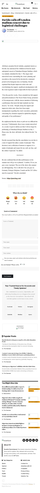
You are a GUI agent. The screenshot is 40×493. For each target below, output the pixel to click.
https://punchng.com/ (14, 178)
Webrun (30, 484)
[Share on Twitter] (5, 35)
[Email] (9, 35)
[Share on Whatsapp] (14, 186)
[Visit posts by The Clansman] (4, 30)
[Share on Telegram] (19, 186)
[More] (20, 35)
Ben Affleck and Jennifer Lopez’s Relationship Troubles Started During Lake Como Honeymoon (13, 388)
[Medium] (20, 313)
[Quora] (30, 313)
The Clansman (10, 29)
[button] (3, 4)
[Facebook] (10, 305)
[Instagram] (30, 305)
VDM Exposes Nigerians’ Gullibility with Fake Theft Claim (18, 366)
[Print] (16, 35)
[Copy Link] (13, 35)
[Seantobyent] (19, 4)
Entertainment (8, 16)
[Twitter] (20, 305)
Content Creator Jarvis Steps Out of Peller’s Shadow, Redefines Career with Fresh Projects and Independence (18, 354)
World (31, 390)
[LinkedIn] (10, 313)
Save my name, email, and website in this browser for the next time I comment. (20, 259)
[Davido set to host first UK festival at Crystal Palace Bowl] (33, 416)
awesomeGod (7, 393)
